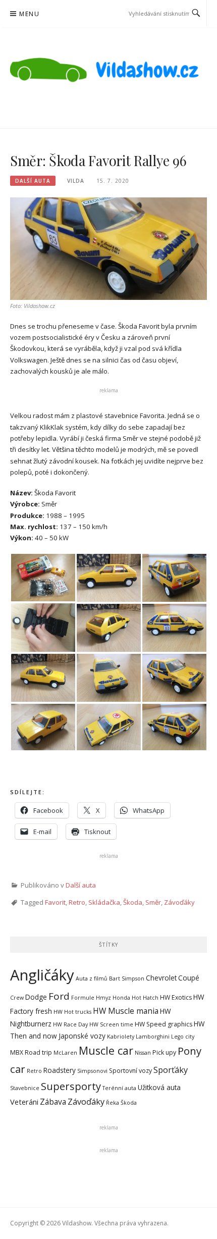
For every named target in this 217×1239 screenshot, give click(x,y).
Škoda (132, 902)
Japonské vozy (82, 1036)
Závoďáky (179, 902)
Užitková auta (159, 1087)
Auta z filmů (91, 978)
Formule (82, 997)
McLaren (65, 1052)
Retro (77, 902)
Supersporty (71, 1086)
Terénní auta (119, 1088)
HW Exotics (176, 997)
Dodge (36, 997)
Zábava (53, 1101)
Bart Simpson (126, 978)
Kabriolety (120, 1036)
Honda (121, 997)
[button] (43, 577)
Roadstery (59, 1070)
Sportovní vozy (130, 1070)
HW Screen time (111, 1024)
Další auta (32, 180)
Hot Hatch (145, 997)
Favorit (55, 902)
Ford (59, 996)
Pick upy (164, 1052)
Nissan (143, 1052)
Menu (29, 14)
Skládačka (104, 902)
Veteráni (24, 1102)
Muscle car (106, 1050)
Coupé (188, 978)
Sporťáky (170, 1069)
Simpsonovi (92, 1070)
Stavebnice (24, 1088)
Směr (153, 902)
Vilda (75, 180)
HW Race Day (70, 1024)
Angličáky (42, 975)
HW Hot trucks (72, 1011)
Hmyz (103, 997)
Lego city (182, 1036)
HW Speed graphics (163, 1024)
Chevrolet (161, 978)
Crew (17, 997)
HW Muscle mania (125, 1010)
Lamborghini (153, 1036)
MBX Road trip (31, 1052)
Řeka (112, 1102)
